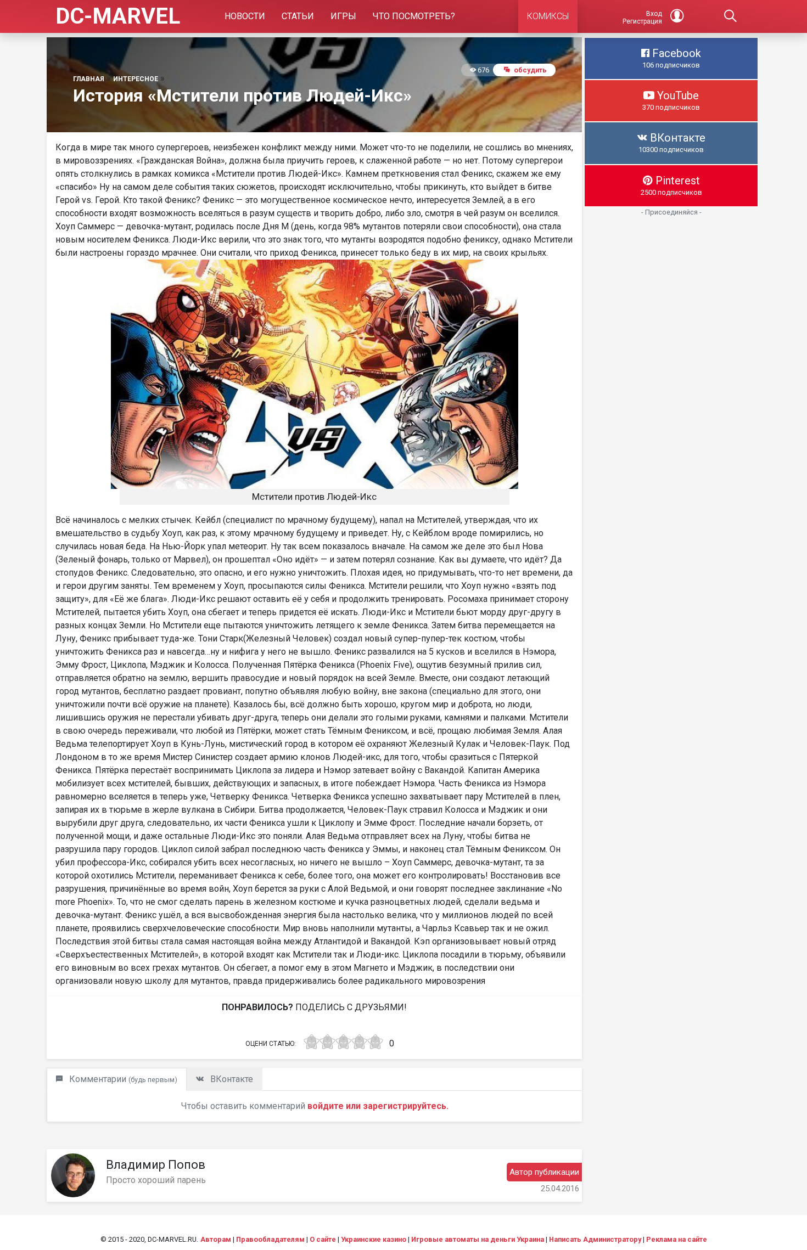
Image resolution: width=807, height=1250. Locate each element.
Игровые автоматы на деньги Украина (477, 1239)
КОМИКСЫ (548, 16)
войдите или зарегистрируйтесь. (378, 1106)
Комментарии (122, 1079)
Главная (88, 79)
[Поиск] (730, 16)
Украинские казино (373, 1239)
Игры (343, 16)
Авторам (215, 1239)
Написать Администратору (595, 1239)
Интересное (135, 79)
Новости (245, 16)
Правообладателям (270, 1239)
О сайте (323, 1239)
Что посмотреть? (414, 16)
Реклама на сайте (676, 1239)
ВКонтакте (230, 1079)
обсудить (530, 70)
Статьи (298, 16)
